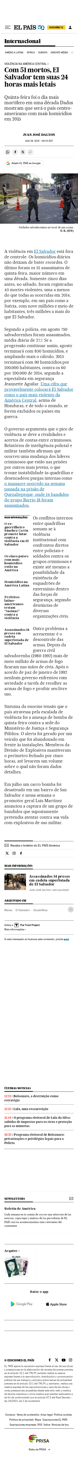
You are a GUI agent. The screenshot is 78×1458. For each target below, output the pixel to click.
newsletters (14, 1198)
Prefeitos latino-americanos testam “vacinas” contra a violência (13, 608)
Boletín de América (20, 1208)
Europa (42, 52)
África (31, 52)
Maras (8, 910)
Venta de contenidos (28, 1414)
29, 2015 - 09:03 (39, 140)
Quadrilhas (40, 910)
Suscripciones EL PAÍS (54, 1419)
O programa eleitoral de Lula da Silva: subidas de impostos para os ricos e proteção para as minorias (38, 1122)
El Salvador (45, 251)
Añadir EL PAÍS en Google (26, 163)
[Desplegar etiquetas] (71, 909)
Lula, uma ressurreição (30, 1109)
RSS (39, 1424)
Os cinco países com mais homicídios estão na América (16, 563)
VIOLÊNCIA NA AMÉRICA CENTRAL (25, 64)
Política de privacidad (21, 1419)
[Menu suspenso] (7, 27)
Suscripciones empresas (23, 1424)
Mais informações (14, 929)
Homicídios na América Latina (16, 584)
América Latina (14, 52)
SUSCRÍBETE (56, 27)
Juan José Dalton (39, 135)
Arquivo (10, 1251)
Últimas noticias (17, 1088)
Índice (47, 1424)
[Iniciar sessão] (70, 27)
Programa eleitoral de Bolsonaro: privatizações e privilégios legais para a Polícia (34, 1139)
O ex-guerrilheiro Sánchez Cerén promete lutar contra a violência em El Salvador (16, 534)
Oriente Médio (59, 52)
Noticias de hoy (60, 1424)
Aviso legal (47, 1414)
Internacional (22, 41)
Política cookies (63, 1414)
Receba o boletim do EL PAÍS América (35, 845)
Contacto (10, 1414)
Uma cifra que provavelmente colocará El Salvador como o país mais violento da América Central (38, 392)
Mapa (38, 1419)
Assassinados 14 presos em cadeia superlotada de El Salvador (16, 636)
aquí (66, 939)
